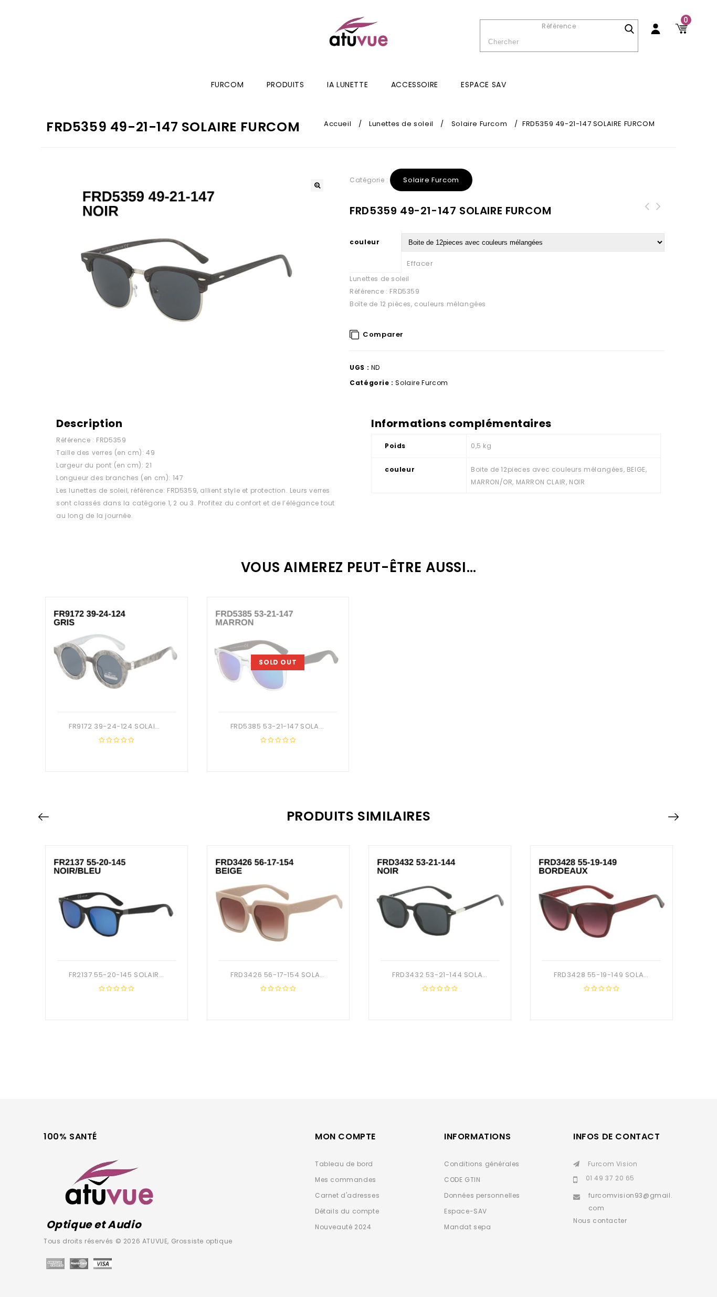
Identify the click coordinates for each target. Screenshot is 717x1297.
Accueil (337, 124)
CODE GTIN (462, 1179)
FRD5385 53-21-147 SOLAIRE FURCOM (647, 212)
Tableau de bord (344, 1163)
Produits (285, 84)
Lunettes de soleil (401, 124)
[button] (317, 185)
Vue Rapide (115, 695)
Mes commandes (345, 1179)
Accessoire (414, 84)
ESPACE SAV (483, 84)
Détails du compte (347, 1211)
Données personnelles (482, 1195)
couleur (364, 241)
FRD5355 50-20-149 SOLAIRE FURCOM (659, 212)
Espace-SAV (465, 1211)
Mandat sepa (467, 1226)
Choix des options (266, 695)
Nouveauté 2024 (343, 1226)
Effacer (420, 263)
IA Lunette (347, 84)
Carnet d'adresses (347, 1195)
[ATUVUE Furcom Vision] (358, 31)
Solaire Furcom (479, 124)
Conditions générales (482, 1163)
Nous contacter (600, 1220)
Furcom (227, 84)
